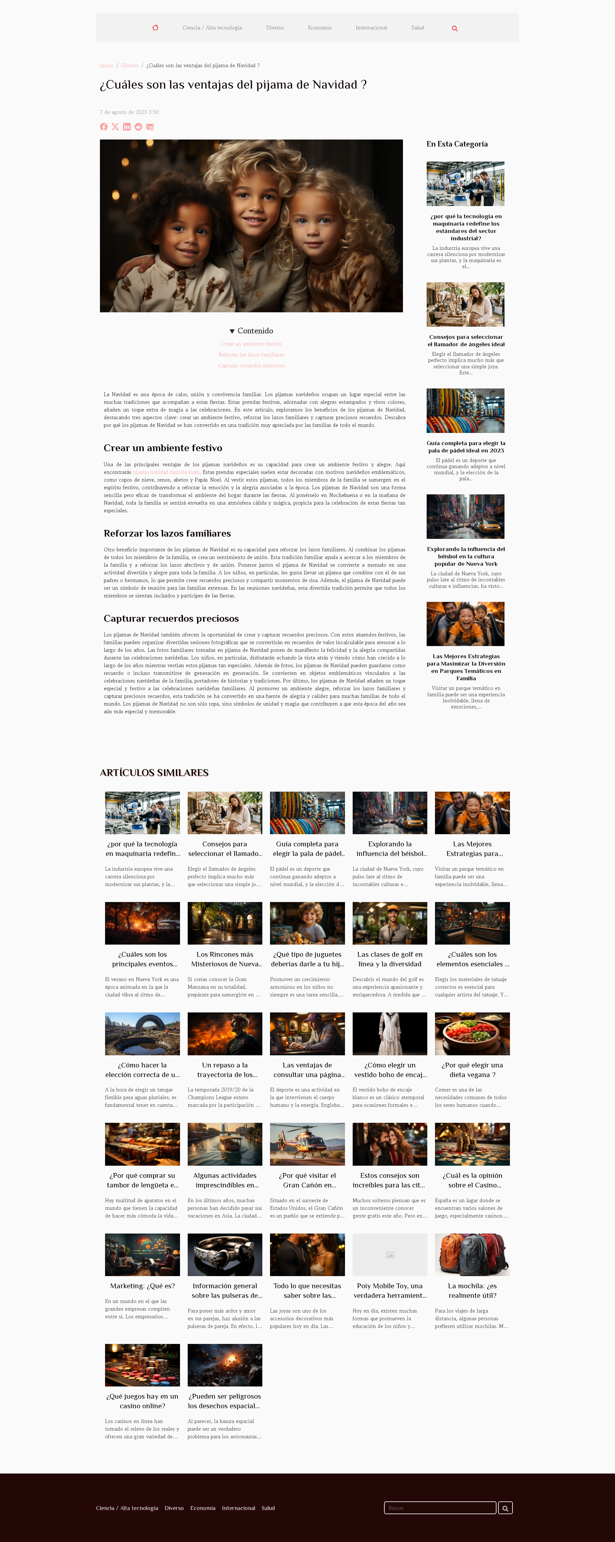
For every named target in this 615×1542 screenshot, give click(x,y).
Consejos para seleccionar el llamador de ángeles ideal (224, 853)
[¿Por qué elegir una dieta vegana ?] (472, 1033)
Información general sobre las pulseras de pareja (225, 1295)
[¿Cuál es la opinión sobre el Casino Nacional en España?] (472, 1143)
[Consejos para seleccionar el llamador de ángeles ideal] (465, 304)
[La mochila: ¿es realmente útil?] (472, 1254)
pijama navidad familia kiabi (166, 472)
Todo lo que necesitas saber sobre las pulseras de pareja (307, 1295)
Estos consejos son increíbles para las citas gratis (390, 1185)
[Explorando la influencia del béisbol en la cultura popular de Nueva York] (465, 516)
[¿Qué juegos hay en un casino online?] (142, 1364)
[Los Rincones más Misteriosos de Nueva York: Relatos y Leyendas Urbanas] (225, 922)
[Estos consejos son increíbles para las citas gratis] (390, 1143)
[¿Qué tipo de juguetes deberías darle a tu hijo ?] (307, 922)
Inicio (106, 65)
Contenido (255, 330)
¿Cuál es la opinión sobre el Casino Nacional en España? (472, 1185)
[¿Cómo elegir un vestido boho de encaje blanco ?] (390, 1033)
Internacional (371, 27)
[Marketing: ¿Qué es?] (142, 1254)
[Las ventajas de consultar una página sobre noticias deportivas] (307, 1033)
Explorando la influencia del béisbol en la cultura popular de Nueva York (466, 556)
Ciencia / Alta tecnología (212, 27)
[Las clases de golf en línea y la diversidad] (390, 922)
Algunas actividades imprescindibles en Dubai (225, 1185)
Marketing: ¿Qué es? (142, 1286)
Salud (418, 27)
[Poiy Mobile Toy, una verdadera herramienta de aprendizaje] (390, 1254)
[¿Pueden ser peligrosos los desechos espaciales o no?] (225, 1364)
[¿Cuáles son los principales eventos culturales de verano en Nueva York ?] (142, 922)
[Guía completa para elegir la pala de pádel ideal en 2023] (465, 410)
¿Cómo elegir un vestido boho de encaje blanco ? (390, 1074)
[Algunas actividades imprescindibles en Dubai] (225, 1143)
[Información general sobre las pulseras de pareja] (225, 1254)
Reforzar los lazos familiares (251, 354)
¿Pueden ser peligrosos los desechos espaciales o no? (225, 1405)
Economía (320, 27)
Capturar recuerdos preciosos (251, 365)
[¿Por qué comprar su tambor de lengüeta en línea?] (142, 1143)
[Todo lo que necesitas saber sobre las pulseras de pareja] (307, 1254)
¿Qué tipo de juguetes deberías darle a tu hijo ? (307, 964)
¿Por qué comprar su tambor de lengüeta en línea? (142, 1185)
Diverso (275, 27)
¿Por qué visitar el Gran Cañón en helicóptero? (307, 1185)
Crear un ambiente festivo (251, 344)
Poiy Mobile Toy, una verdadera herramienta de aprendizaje (390, 1295)
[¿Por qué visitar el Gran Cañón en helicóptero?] (307, 1143)
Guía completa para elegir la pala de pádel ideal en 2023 (307, 853)
